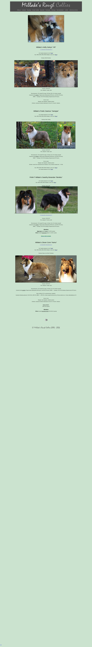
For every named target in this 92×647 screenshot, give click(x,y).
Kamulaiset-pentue (45, 311)
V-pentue (46, 231)
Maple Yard (39, 231)
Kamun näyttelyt (46, 304)
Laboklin (37, 95)
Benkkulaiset (44, 232)
